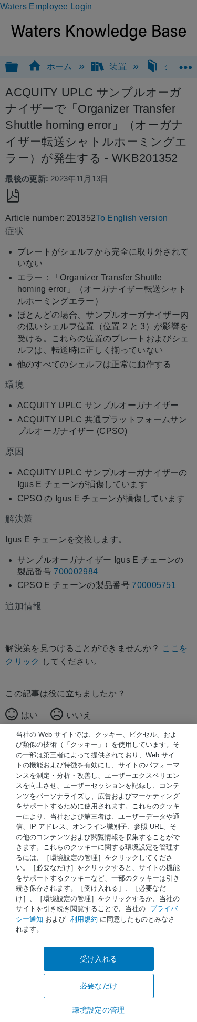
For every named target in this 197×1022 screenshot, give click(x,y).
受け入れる (98, 959)
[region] (98, 873)
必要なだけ (98, 985)
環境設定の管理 (98, 1010)
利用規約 (84, 919)
